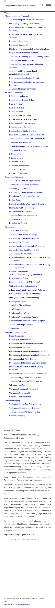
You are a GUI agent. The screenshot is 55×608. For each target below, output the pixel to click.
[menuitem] (40, 5)
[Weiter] (44, 565)
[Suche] (40, 5)
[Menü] (47, 5)
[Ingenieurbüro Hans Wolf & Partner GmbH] (22, 5)
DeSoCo (7, 601)
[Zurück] (10, 565)
